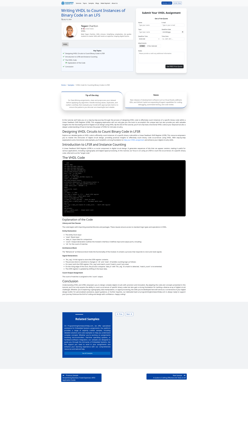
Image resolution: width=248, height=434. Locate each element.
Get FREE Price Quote (174, 66)
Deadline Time (143, 36)
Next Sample (169, 376)
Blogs (97, 3)
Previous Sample (78, 377)
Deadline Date (166, 29)
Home (63, 85)
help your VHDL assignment (134, 140)
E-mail (164, 22)
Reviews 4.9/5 (166, 3)
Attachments (142, 43)
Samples (91, 3)
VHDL (65, 44)
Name (140, 22)
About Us (115, 3)
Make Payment (105, 3)
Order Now (177, 3)
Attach (143, 46)
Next (128, 314)
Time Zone (165, 36)
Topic (140, 29)
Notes (140, 51)
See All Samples (87, 353)
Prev (120, 314)
